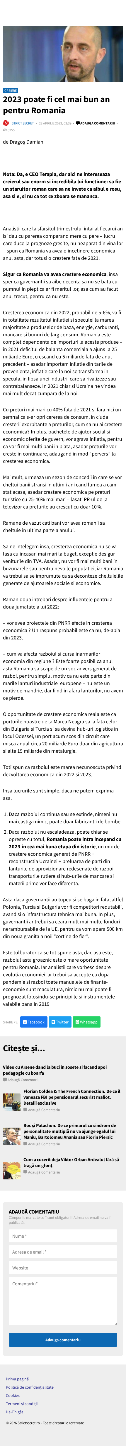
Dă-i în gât (14, 1412)
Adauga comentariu (97, 123)
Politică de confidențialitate (30, 1387)
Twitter (62, 1022)
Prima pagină (17, 1379)
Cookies (13, 1395)
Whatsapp (88, 1022)
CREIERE (10, 90)
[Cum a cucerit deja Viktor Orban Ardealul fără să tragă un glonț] (12, 1170)
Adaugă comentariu (24, 1079)
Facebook (36, 1022)
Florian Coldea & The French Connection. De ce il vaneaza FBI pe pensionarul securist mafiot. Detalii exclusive (71, 1097)
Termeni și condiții (22, 1403)
